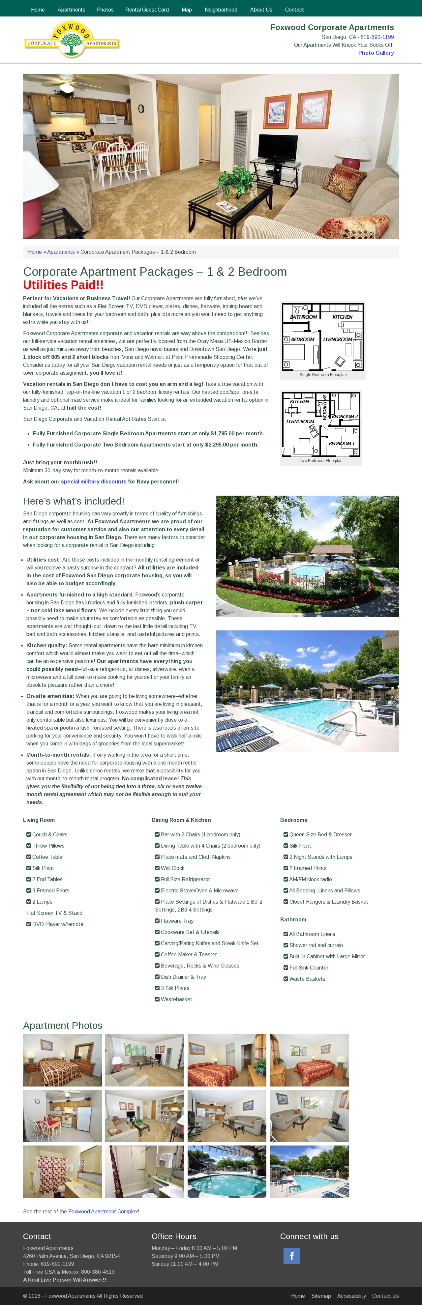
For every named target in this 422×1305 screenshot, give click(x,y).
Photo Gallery (376, 53)
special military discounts (94, 481)
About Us (260, 10)
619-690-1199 (377, 37)
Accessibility (351, 1296)
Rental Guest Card (147, 10)
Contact (294, 10)
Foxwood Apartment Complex (103, 1211)
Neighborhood (220, 10)
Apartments (70, 10)
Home (37, 10)
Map (186, 10)
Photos (105, 10)
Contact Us (385, 1296)
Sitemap (321, 1296)
